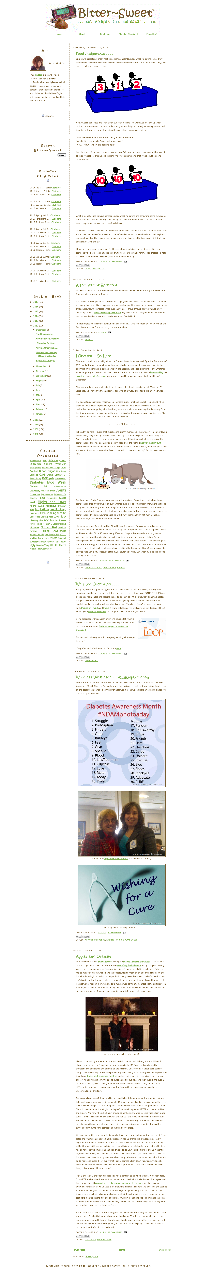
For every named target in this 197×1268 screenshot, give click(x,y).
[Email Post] (125, 261)
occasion (80, 376)
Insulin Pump (58, 509)
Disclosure (105, 34)
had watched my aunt (150, 442)
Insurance (34, 513)
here (118, 648)
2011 (36, 419)
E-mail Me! (151, 34)
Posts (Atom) (92, 1256)
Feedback (49, 494)
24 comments (116, 560)
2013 (36, 320)
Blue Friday (61, 471)
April (38, 399)
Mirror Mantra (36, 523)
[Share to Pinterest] (88, 265)
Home (59, 34)
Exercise (35, 494)
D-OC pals (90, 1240)
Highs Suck (37, 505)
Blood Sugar (47, 471)
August (39, 380)
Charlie (50, 474)
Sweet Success (105, 961)
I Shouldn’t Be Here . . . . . (98, 356)
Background (35, 467)
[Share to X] (82, 265)
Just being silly (53, 513)
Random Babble (37, 534)
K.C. (64, 513)
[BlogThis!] (80, 265)
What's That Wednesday (40, 548)
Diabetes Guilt (93, 568)
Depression (60, 478)
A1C (45, 460)
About (82, 34)
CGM (42, 474)
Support (62, 538)
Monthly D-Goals (50, 523)
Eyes (43, 494)
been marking (156, 372)
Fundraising (52, 498)
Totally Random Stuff (49, 541)
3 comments (115, 261)
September (41, 375)
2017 (36, 301)
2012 (36, 325)
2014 (36, 316)
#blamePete (35, 460)
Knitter (38, 74)
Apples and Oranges (94, 956)
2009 (36, 429)
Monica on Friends (90, 607)
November (41, 366)
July (38, 385)
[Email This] (77, 265)
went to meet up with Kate (107, 312)
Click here (56, 187)
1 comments (114, 933)
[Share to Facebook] (85, 265)
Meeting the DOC (39, 520)
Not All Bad (98, 269)
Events (89, 340)
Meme (54, 520)
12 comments (115, 1232)
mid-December (100, 376)
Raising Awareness (126, 940)
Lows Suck (60, 516)
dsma (52, 490)
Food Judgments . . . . (94, 53)
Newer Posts (79, 1249)
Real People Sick (52, 534)
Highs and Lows (52, 501)
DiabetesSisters (60, 486)
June (38, 390)
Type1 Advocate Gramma (116, 858)
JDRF (42, 513)
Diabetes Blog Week (128, 34)
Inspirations (104, 1240)
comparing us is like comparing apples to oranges (118, 1183)
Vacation (40, 545)
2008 (36, 434)
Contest (58, 474)
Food (88, 269)
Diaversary (109, 568)
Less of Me (35, 516)
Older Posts (165, 1249)
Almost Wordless (95, 940)
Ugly (32, 545)
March (39, 404)
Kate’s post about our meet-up (102, 1076)
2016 (36, 306)
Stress (53, 538)
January (40, 413)
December (41, 329)
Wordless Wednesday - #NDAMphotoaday (112, 677)
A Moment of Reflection (97, 285)
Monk (106, 607)
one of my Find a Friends (129, 965)
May (38, 394)
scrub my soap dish (97, 611)
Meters (62, 520)
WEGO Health (58, 545)
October (40, 371)
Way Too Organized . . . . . (98, 584)
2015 (36, 311)
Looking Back (47, 516)
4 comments (115, 653)
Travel (63, 541)
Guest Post (91, 661)
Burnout (34, 474)
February (40, 409)
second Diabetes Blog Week (136, 961)
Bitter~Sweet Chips (51, 467)
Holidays (51, 505)
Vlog (46, 545)
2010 (36, 424)
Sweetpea (35, 541)
